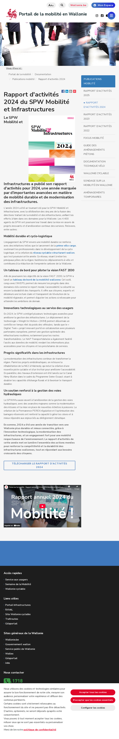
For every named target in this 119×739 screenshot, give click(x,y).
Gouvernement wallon (18, 644)
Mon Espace (105, 5)
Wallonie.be (78, 5)
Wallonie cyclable (96, 173)
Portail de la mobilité (20, 74)
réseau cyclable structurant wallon (54, 252)
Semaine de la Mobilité (18, 584)
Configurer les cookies (93, 707)
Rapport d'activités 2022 (98, 128)
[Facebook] (63, 92)
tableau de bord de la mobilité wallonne (37, 279)
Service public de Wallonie (20, 649)
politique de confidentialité (40, 729)
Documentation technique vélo (95, 164)
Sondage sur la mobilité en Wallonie (98, 183)
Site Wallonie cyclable (18, 614)
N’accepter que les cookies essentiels (93, 700)
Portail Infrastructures (18, 605)
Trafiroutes (11, 619)
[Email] (75, 92)
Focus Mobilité (94, 138)
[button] (71, 92)
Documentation (43, 74)
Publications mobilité (23, 79)
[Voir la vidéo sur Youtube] (42, 506)
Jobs (7, 662)
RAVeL (9, 609)
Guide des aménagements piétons (94, 150)
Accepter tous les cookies (93, 692)
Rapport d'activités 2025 (98, 93)
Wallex (9, 653)
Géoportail (11, 623)
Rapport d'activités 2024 (95, 105)
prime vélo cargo (66, 245)
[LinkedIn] (67, 92)
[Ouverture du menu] (111, 16)
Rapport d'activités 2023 (98, 117)
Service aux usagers (16, 579)
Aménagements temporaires (94, 195)
